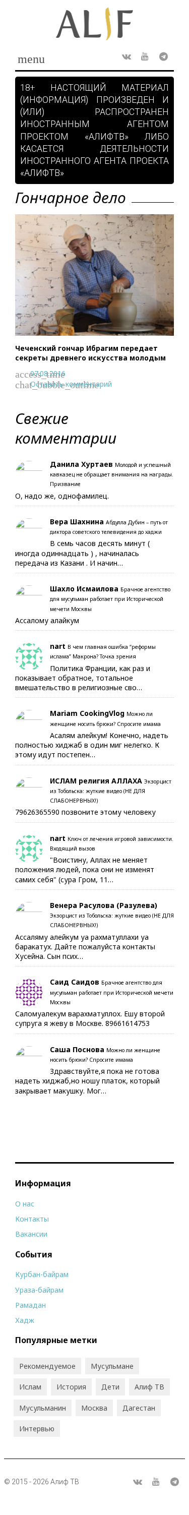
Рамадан (30, 1305)
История (71, 1386)
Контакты (32, 1219)
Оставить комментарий (71, 384)
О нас (24, 1203)
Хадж (24, 1320)
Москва (94, 1408)
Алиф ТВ (149, 1386)
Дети (110, 1386)
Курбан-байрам (42, 1274)
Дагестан (138, 1408)
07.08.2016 (48, 373)
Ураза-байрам (39, 1290)
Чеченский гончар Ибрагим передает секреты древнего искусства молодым (90, 353)
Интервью (36, 1428)
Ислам (30, 1386)
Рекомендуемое (47, 1366)
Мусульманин (42, 1408)
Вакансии (31, 1234)
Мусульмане (112, 1366)
